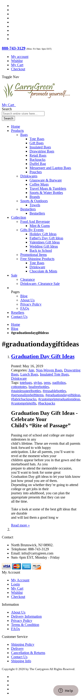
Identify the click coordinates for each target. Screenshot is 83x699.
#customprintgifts (23, 403)
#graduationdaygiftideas (62, 395)
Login (15, 584)
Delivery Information (26, 616)
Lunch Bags (29, 374)
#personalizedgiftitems (27, 395)
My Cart (17, 65)
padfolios (59, 383)
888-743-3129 (13, 48)
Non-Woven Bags (49, 370)
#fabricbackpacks (23, 399)
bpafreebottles (39, 387)
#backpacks (46, 403)
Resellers (17, 312)
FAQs (24, 308)
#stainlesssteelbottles (26, 391)
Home (15, 324)
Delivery (17, 649)
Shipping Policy (22, 644)
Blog (23, 296)
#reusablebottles (54, 391)
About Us (27, 300)
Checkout (18, 69)
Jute (31, 370)
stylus (38, 383)
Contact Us (19, 317)
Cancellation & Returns (28, 653)
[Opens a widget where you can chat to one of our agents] (65, 691)
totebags (26, 383)
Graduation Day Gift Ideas (42, 356)
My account (19, 57)
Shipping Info (21, 661)
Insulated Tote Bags (54, 374)
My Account (20, 580)
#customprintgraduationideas (59, 399)
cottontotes (19, 387)
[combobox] (23, 113)
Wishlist (17, 61)
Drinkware (19, 378)
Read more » (20, 525)
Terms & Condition (25, 625)
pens (47, 383)
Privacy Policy (31, 304)
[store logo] (36, 101)
